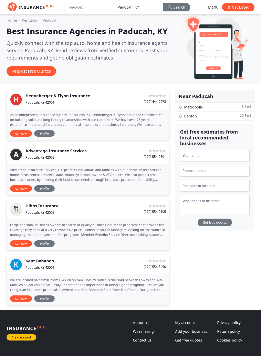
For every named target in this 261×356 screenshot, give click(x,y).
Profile (44, 133)
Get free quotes (215, 222)
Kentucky (30, 20)
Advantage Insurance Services (56, 151)
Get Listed (240, 7)
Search (179, 7)
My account (185, 322)
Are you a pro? (21, 337)
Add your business (191, 331)
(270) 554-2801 (155, 156)
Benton (217, 115)
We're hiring (143, 331)
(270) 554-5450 (155, 266)
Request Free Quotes (31, 71)
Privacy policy (229, 322)
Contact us (142, 340)
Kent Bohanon (39, 261)
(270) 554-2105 (155, 211)
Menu (213, 7)
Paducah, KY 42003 (39, 157)
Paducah (50, 20)
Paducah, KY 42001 (39, 102)
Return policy (228, 331)
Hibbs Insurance (42, 206)
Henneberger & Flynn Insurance (57, 95)
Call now (21, 133)
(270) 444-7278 (155, 101)
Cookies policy (229, 340)
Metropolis (217, 106)
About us (141, 322)
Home (12, 20)
